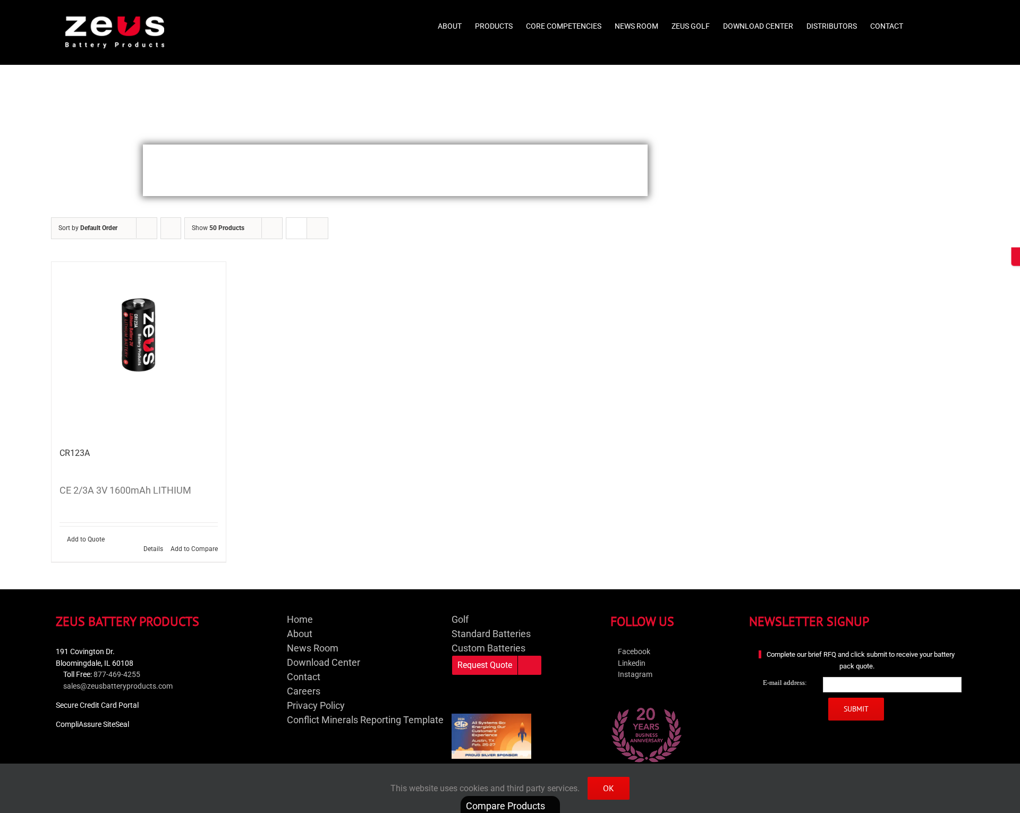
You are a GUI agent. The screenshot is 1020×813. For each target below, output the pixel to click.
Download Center (323, 662)
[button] (938, 22)
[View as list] (317, 228)
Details (153, 549)
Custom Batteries (488, 648)
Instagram (634, 674)
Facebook (633, 651)
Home (300, 619)
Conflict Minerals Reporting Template (365, 719)
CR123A (75, 453)
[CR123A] (139, 349)
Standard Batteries (491, 633)
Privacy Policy (316, 705)
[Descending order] (170, 228)
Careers (303, 691)
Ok (608, 788)
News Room (312, 648)
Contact (303, 676)
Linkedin (630, 663)
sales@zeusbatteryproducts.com (118, 686)
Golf (460, 619)
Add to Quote (86, 539)
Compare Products (506, 805)
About (299, 633)
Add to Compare (194, 549)
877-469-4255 (117, 674)
